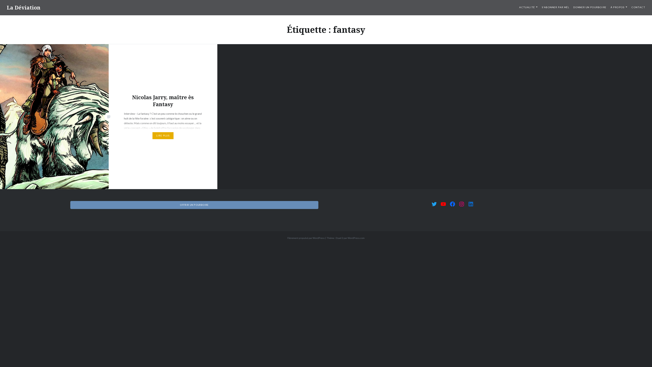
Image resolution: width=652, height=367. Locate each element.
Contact (638, 7)
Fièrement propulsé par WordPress (306, 238)
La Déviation (23, 7)
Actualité (527, 7)
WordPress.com (356, 238)
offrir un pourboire (194, 205)
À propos (618, 7)
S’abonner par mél (555, 7)
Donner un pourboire (589, 7)
